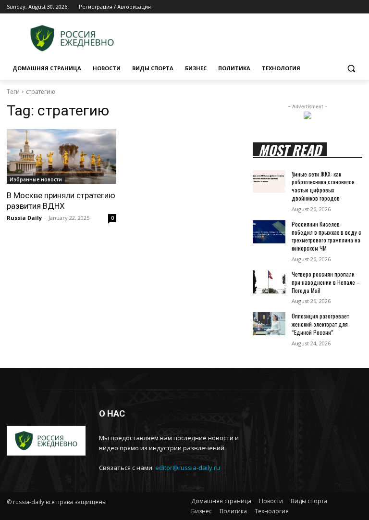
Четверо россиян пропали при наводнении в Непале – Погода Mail (326, 282)
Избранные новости (36, 179)
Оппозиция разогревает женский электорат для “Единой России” (320, 324)
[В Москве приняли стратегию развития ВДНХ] (61, 156)
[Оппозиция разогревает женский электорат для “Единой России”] (269, 323)
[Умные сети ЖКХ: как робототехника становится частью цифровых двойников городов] (269, 181)
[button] (351, 68)
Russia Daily (24, 217)
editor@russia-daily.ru (187, 467)
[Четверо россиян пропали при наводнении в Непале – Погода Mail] (269, 281)
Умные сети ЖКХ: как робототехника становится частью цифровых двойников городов (323, 186)
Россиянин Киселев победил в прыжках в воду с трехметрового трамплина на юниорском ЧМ (326, 236)
